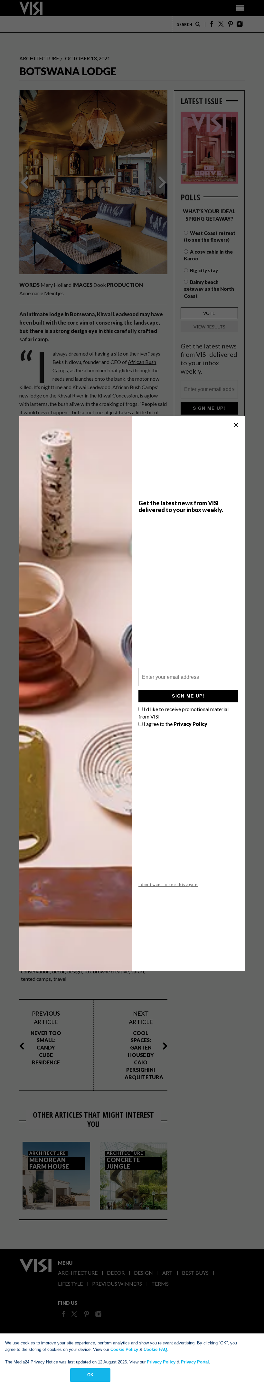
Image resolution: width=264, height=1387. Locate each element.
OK (90, 1374)
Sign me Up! (188, 696)
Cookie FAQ (155, 1349)
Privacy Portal (195, 1362)
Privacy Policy (161, 1362)
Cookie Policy (124, 1349)
